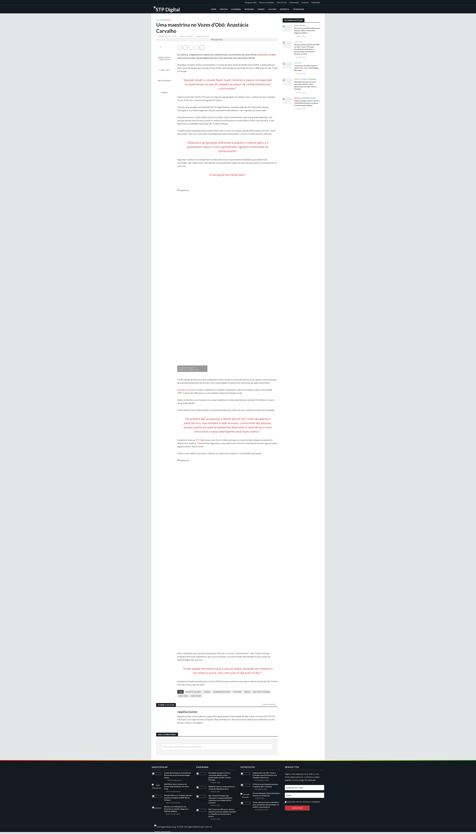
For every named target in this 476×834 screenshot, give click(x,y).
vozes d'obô (196, 696)
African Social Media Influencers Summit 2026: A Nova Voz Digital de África (307, 30)
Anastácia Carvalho (267, 54)
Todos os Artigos (269, 704)
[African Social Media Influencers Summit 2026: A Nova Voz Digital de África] (287, 28)
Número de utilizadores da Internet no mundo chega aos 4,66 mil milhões (176, 809)
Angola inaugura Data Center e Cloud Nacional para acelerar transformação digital (307, 103)
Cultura (272, 9)
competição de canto (221, 692)
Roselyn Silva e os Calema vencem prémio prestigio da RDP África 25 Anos (178, 797)
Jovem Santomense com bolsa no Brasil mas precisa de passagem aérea (177, 775)
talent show (183, 696)
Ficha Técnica (282, 2)
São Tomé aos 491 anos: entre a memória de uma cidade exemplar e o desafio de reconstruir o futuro (222, 812)
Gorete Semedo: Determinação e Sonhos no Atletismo (266, 794)
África (296, 26)
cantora (207, 692)
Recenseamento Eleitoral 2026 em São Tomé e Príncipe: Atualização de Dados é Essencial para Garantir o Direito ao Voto (306, 49)
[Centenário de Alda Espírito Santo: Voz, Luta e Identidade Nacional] (287, 65)
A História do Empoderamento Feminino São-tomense (265, 785)
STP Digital (201, 440)
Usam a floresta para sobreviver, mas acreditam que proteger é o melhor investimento (266, 804)
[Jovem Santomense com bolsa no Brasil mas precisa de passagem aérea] (156, 775)
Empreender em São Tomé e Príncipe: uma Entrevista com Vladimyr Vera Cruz (265, 775)
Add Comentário (186, 36)
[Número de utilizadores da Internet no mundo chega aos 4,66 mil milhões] (156, 807)
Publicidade (315, 2)
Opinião (304, 79)
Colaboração (294, 2)
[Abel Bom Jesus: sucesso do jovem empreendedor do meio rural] (157, 786)
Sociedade (249, 9)
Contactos (305, 2)
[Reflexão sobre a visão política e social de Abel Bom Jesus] (201, 789)
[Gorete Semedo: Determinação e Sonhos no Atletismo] (245, 795)
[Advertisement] (301, 153)
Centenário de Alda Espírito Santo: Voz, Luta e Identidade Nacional (306, 67)
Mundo (261, 9)
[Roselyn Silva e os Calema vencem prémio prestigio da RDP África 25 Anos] (156, 798)
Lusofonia (305, 98)
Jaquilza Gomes (202, 36)
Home (213, 9)
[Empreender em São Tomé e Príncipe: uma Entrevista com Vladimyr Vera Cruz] (245, 775)
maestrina (237, 692)
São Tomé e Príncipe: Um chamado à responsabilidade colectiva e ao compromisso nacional (220, 799)
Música (168, 20)
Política (224, 9)
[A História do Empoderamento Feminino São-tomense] (245, 787)
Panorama (312, 79)
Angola (297, 98)
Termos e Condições (266, 2)
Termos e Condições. (311, 801)
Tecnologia (298, 9)
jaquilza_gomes (165, 59)
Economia (236, 9)
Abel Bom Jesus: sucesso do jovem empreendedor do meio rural (176, 786)
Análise (297, 79)
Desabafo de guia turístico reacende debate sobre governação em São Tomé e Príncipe (305, 85)
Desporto (284, 9)
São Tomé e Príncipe (261, 692)
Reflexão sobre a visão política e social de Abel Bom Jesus (221, 787)
